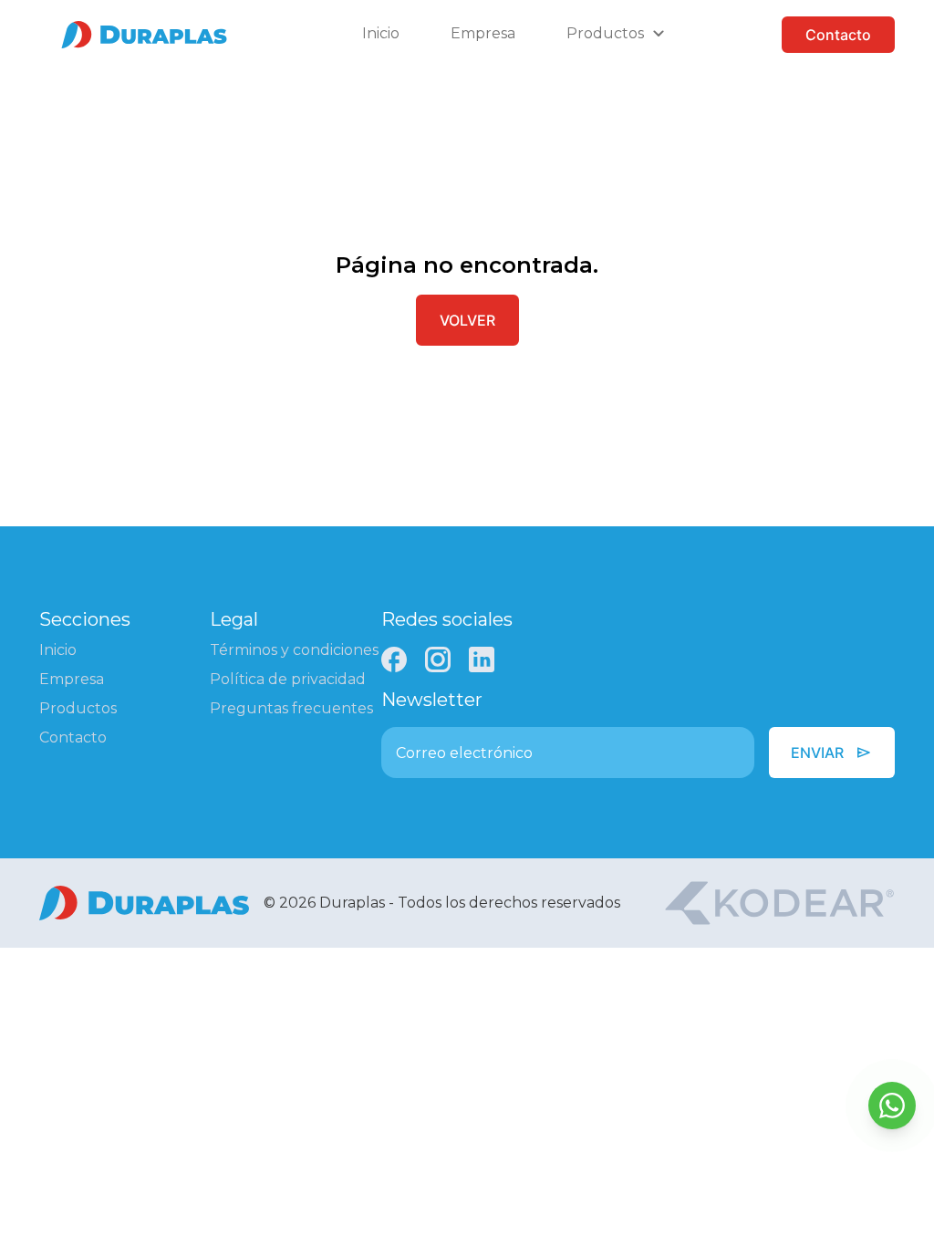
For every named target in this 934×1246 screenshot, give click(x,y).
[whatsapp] (892, 1105)
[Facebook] (394, 659)
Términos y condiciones (294, 650)
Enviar (832, 752)
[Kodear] (779, 903)
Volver (467, 320)
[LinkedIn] (481, 659)
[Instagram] (438, 659)
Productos (78, 708)
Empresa (483, 33)
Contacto (838, 35)
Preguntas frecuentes (291, 708)
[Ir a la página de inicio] (144, 34)
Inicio (381, 33)
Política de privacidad (288, 679)
